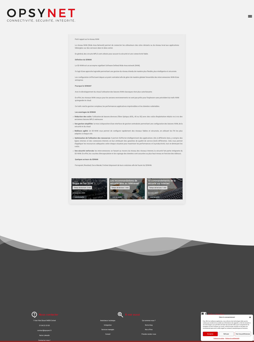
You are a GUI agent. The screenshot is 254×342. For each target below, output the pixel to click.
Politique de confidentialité (232, 338)
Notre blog (148, 325)
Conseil (107, 334)
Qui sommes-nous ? (149, 320)
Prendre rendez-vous (148, 334)
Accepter (210, 334)
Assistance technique (107, 320)
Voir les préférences (243, 334)
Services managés (107, 329)
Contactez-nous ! (44, 340)
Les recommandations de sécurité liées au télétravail (124, 182)
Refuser (226, 334)
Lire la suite (79, 197)
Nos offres (149, 329)
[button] (250, 317)
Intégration (108, 325)
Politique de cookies (219, 338)
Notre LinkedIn (44, 335)
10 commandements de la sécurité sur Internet (162, 182)
